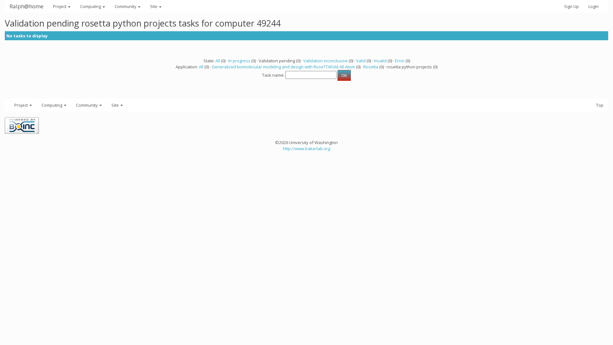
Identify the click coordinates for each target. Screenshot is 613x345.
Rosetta (370, 67)
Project (60, 6)
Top (599, 105)
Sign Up (571, 6)
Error (400, 61)
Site (154, 6)
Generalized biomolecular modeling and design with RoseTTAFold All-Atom (283, 67)
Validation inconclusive (325, 61)
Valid (361, 61)
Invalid (380, 61)
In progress (239, 61)
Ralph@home (26, 6)
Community (126, 6)
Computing (91, 6)
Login (593, 6)
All (218, 61)
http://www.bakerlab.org (306, 148)
